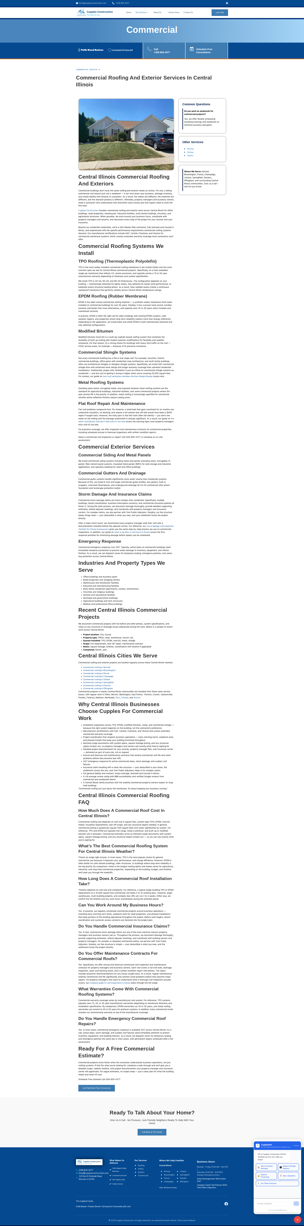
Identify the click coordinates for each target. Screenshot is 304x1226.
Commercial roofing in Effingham (98, 688)
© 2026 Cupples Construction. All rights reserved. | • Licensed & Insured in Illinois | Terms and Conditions (152, 1220)
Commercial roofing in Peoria (96, 673)
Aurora (137, 697)
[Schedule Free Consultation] (192, 49)
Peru (118, 697)
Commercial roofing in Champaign (98, 676)
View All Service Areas (168, 1187)
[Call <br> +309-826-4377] (149, 49)
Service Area (173, 12)
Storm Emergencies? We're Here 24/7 (211, 1180)
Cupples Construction (88, 210)
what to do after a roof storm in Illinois (132, 532)
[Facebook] (227, 3)
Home (128, 12)
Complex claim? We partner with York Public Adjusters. (212, 1186)
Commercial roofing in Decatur (97, 685)
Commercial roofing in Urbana (96, 679)
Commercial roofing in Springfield (98, 682)
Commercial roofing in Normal (96, 667)
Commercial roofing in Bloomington (99, 670)
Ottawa (124, 697)
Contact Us (188, 12)
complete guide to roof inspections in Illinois (110, 983)
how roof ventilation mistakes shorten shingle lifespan (128, 376)
